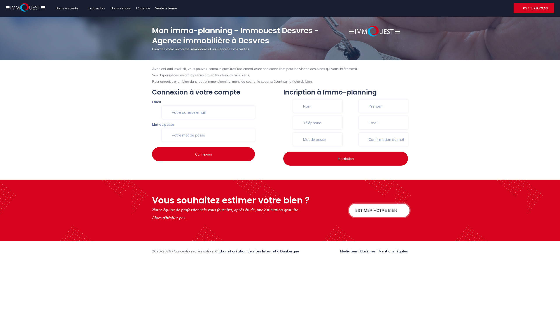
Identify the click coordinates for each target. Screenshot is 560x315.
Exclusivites (96, 8)
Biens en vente (67, 8)
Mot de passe (163, 124)
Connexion (203, 154)
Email (156, 102)
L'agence (143, 8)
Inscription (346, 158)
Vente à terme (166, 8)
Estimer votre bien (376, 210)
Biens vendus (120, 8)
